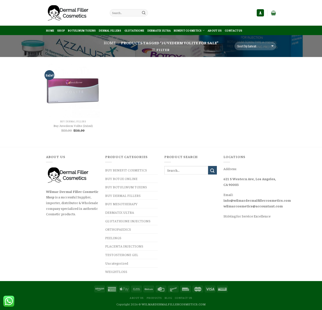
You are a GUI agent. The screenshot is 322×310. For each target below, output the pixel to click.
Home (50, 30)
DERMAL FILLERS (110, 30)
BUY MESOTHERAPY (121, 203)
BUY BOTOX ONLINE (121, 178)
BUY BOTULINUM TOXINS (126, 187)
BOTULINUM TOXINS (82, 30)
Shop (61, 30)
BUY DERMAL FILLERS (123, 195)
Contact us (233, 30)
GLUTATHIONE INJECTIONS (127, 221)
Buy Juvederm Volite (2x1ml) (73, 126)
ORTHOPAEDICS (118, 229)
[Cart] (273, 13)
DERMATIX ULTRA (159, 30)
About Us (215, 30)
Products (154, 297)
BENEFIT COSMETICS (188, 30)
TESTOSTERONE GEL (121, 254)
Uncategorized (116, 263)
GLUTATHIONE (134, 30)
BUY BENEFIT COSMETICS (126, 170)
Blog (168, 297)
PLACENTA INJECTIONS (124, 246)
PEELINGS (113, 237)
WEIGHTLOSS (116, 271)
